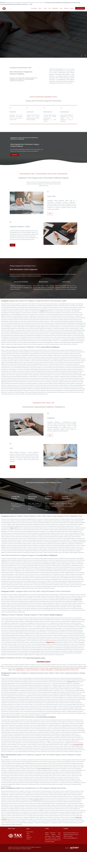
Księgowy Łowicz (19, 668)
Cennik (45, 8)
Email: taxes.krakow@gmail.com (71, 838)
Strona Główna (34, 8)
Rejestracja (66, 8)
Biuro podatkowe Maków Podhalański (71, 668)
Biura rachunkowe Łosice (72, 670)
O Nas (49, 8)
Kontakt (71, 8)
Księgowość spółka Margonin (46, 670)
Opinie (61, 8)
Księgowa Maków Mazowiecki (55, 668)
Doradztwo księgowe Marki (60, 670)
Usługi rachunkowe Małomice (32, 670)
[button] (80, 8)
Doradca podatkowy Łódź (30, 668)
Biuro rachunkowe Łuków (42, 668)
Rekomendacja (55, 8)
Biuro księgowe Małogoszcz (19, 670)
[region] (43, 34)
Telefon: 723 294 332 (68, 836)
